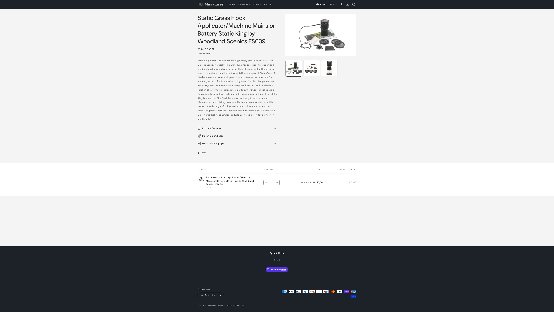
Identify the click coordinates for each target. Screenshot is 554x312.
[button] (244, 4)
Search (277, 260)
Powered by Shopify (224, 305)
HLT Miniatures (210, 305)
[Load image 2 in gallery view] (311, 68)
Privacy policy (240, 305)
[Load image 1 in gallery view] (294, 68)
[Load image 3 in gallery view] (329, 68)
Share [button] (203, 152)
